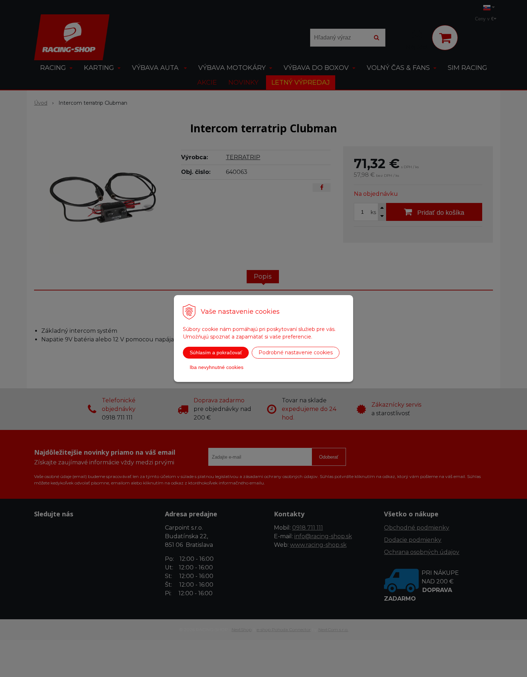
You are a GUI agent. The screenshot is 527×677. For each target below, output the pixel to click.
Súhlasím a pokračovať (216, 352)
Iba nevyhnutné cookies (216, 367)
